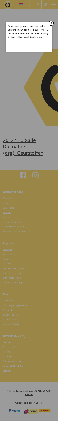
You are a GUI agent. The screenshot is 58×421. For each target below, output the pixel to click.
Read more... (35, 36)
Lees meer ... (42, 29)
